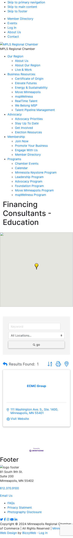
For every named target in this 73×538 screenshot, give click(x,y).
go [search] (38, 344)
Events (12, 23)
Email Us (6, 495)
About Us (14, 32)
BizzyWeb (29, 533)
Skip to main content (22, 7)
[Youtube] (12, 519)
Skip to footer (17, 11)
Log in (43, 533)
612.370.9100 (9, 488)
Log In (11, 27)
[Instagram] (8, 519)
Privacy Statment (19, 507)
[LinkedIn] (16, 519)
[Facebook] (5, 519)
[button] (36, 266)
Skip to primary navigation (26, 2)
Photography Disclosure (24, 512)
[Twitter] (1, 519)
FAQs (11, 503)
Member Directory (20, 18)
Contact (13, 36)
